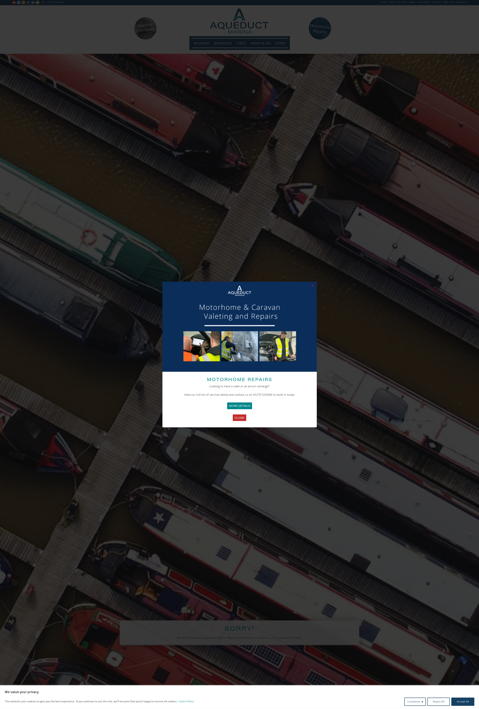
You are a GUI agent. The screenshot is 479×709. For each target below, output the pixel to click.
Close (239, 417)
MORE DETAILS (239, 405)
